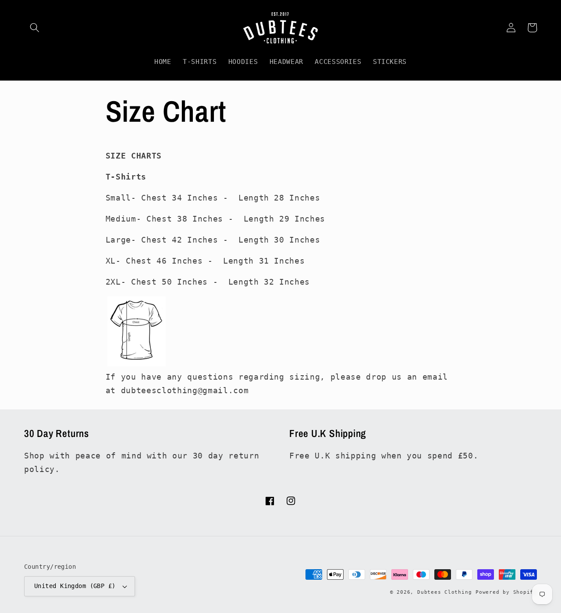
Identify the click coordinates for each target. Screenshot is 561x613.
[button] (34, 27)
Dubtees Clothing (444, 592)
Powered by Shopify (506, 592)
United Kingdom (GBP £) (75, 585)
